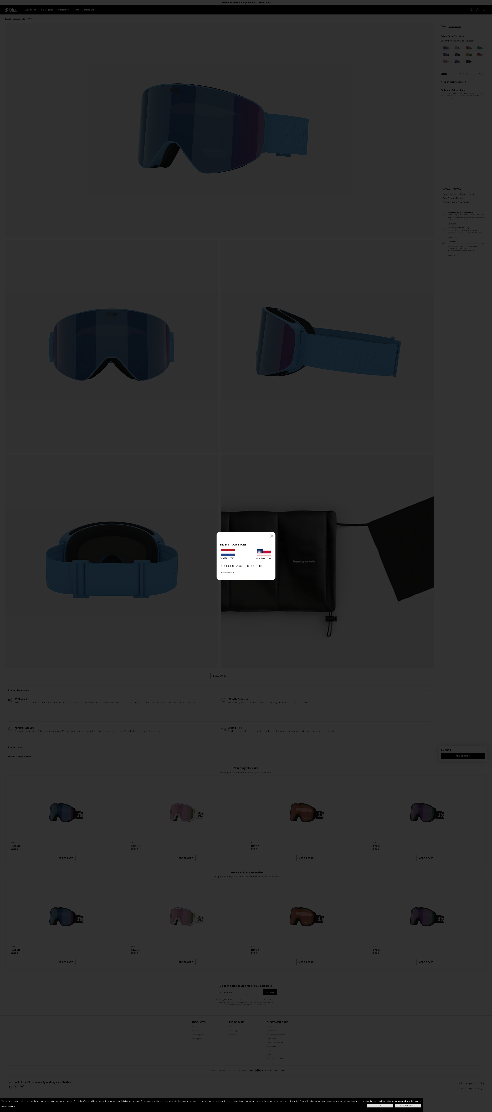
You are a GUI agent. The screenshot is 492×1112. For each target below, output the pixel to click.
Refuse (380, 1105)
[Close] (271, 536)
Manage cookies (8, 1106)
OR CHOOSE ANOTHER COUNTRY (241, 566)
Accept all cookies (408, 1105)
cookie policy (401, 1101)
